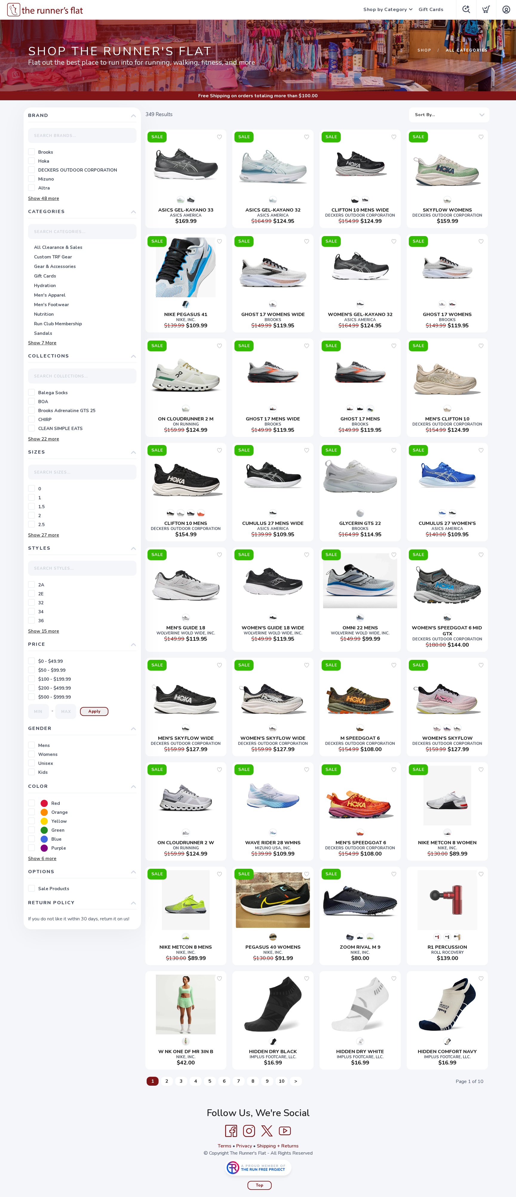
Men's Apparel (50, 295)
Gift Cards (431, 9)
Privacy (244, 1146)
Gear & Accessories (55, 266)
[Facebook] (231, 1131)
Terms (224, 1146)
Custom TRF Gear (53, 257)
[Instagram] (249, 1131)
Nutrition (44, 314)
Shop (424, 50)
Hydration (45, 286)
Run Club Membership (58, 324)
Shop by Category (385, 9)
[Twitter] (267, 1131)
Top (259, 1185)
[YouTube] (285, 1131)
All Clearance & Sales (58, 247)
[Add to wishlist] (219, 137)
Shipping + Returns (278, 1146)
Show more (43, 198)
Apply (94, 711)
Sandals (43, 333)
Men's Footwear (51, 305)
